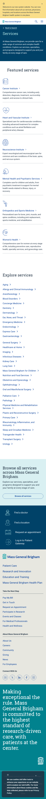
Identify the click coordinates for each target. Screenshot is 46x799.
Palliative (10, 396)
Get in (9, 602)
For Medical (15, 621)
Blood (10, 298)
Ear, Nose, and (13, 317)
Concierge (12, 303)
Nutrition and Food (16, 375)
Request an (14, 607)
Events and (12, 616)
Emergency (12, 322)
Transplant (12, 439)
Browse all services (23, 496)
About (7, 640)
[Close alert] (42, 4)
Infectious (12, 356)
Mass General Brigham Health (22, 582)
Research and (17, 571)
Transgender (12, 434)
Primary (9, 417)
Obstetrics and (15, 380)
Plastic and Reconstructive (19, 413)
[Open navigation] (41, 21)
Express (9, 331)
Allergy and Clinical (18, 289)
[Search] (36, 21)
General (10, 342)
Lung (7, 366)
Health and (12, 626)
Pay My (8, 597)
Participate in (14, 612)
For (10, 664)
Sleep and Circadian (17, 430)
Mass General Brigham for (19, 370)
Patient (10, 565)
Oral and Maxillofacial (17, 389)
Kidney (8, 361)
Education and (16, 577)
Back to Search (11, 28)
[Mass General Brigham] (12, 21)
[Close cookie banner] (36, 776)
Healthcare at (12, 347)
